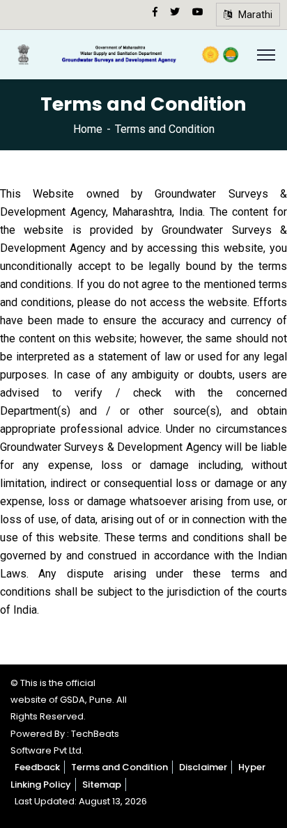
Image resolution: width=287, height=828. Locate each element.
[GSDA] (127, 54)
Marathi (252, 14)
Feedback (37, 767)
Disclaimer (203, 767)
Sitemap (101, 784)
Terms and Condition (119, 767)
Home (87, 129)
